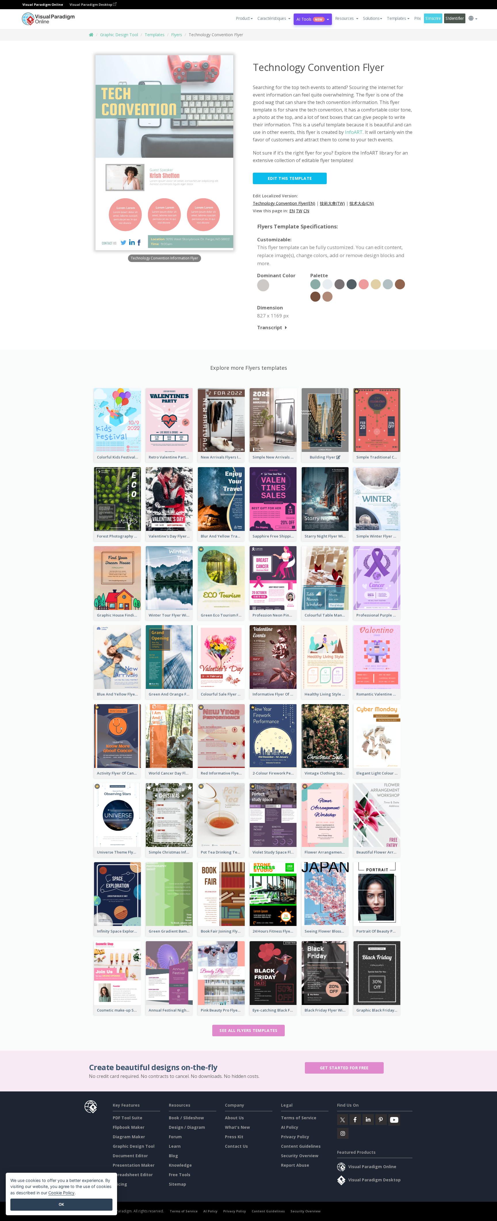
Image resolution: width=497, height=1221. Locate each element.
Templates (155, 34)
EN (292, 210)
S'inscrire (433, 18)
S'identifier (455, 18)
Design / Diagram (187, 1127)
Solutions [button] (371, 18)
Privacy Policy (295, 1136)
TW (299, 210)
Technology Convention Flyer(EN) (284, 203)
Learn (175, 1146)
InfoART (354, 132)
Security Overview (299, 1155)
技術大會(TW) (332, 203)
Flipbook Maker (128, 1127)
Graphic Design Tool (119, 34)
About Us (234, 1117)
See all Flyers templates (248, 1030)
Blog (173, 1155)
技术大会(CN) (361, 203)
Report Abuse (295, 1165)
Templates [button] (396, 18)
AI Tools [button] (309, 19)
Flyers (176, 34)
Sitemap (177, 1184)
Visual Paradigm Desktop (91, 4)
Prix (417, 18)
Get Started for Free (344, 1067)
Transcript (269, 327)
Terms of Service (298, 1117)
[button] (274, 18)
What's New (237, 1127)
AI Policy (289, 1127)
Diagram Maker (129, 1136)
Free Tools (179, 1174)
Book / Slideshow (186, 1117)
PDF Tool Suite (127, 1117)
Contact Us (236, 1146)
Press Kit (234, 1136)
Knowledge (180, 1165)
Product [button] (243, 18)
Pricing (120, 1184)
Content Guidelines (301, 1146)
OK (61, 1204)
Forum (175, 1136)
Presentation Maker (133, 1165)
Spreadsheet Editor (133, 1174)
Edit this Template (290, 178)
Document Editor (130, 1155)
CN (306, 210)
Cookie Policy (61, 1192)
